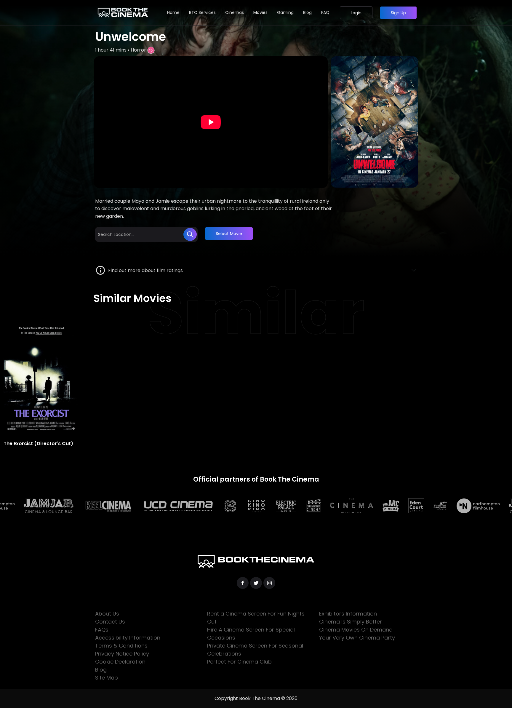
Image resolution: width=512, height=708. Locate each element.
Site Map (106, 677)
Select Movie (229, 233)
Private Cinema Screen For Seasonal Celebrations (255, 649)
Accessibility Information (127, 637)
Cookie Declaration (120, 661)
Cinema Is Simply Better (350, 621)
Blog (307, 12)
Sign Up (398, 13)
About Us (107, 613)
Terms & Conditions (121, 645)
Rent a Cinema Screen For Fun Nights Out (256, 617)
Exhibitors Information (348, 613)
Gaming (285, 12)
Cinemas (234, 12)
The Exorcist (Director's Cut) (38, 443)
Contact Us (110, 621)
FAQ (325, 12)
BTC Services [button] (202, 12)
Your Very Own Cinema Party (357, 637)
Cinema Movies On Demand (356, 629)
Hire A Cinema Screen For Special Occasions (251, 633)
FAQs (101, 629)
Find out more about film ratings (144, 270)
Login (356, 13)
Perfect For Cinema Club (239, 661)
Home (173, 12)
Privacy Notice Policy (122, 653)
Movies (260, 12)
